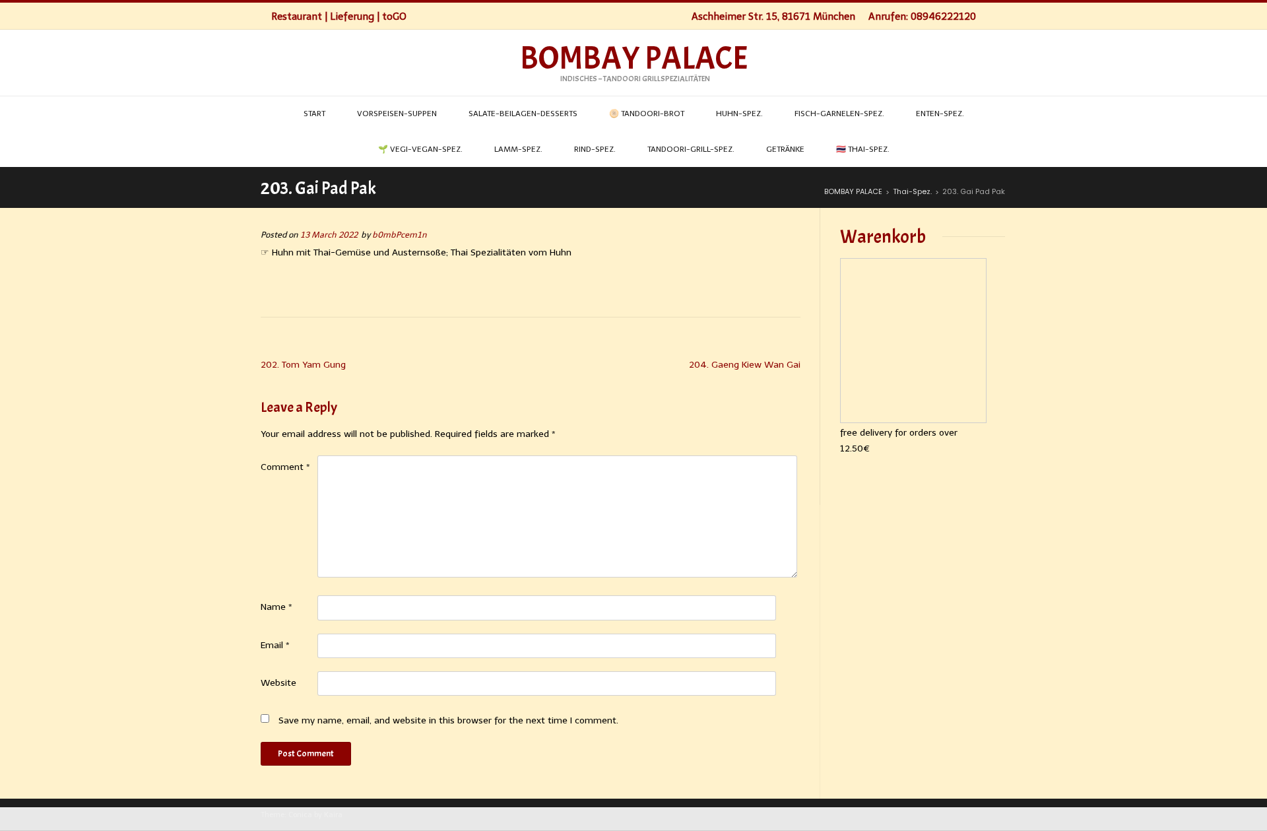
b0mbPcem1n (399, 235)
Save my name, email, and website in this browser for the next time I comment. (448, 720)
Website (278, 682)
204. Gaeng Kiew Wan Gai (744, 364)
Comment (285, 467)
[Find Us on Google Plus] (1002, 16)
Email (275, 645)
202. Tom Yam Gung (303, 364)
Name (276, 607)
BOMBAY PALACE (634, 59)
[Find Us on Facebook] (988, 16)
